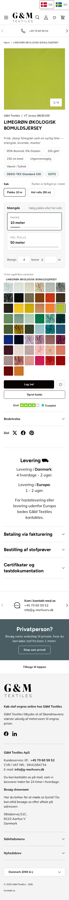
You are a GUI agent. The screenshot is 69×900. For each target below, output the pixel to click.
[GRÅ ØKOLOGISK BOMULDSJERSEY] (60, 287)
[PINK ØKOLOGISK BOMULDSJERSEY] (29, 360)
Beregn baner (23, 259)
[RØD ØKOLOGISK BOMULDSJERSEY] (50, 360)
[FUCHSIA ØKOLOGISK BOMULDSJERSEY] (39, 360)
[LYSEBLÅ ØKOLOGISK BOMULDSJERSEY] (39, 329)
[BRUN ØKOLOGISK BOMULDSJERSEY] (60, 297)
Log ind (29, 384)
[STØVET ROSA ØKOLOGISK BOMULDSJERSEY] (29, 350)
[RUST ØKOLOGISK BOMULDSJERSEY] (50, 297)
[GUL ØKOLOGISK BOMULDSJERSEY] (18, 308)
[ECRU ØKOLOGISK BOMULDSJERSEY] (18, 287)
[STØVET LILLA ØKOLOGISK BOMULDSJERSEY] (50, 339)
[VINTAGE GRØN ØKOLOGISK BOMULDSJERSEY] (50, 318)
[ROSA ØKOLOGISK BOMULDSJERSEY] (18, 360)
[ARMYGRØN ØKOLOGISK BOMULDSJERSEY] (29, 329)
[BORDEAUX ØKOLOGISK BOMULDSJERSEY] (8, 371)
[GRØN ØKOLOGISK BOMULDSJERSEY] (39, 318)
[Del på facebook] (23, 433)
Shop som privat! (34, 649)
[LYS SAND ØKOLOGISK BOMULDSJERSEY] (29, 287)
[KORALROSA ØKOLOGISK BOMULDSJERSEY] (60, 350)
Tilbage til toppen (34, 667)
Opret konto (34, 394)
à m (51, 259)
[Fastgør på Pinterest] (31, 433)
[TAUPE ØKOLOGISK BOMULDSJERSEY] (29, 297)
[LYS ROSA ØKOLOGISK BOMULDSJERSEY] (18, 350)
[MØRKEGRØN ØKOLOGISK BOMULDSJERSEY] (60, 318)
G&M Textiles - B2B (22, 884)
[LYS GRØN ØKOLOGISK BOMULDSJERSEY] (29, 318)
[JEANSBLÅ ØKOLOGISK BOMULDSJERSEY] (60, 329)
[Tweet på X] (15, 433)
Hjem (7, 42)
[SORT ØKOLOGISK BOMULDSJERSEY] (18, 297)
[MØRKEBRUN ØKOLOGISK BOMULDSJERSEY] (8, 308)
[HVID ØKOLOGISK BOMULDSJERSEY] (8, 287)
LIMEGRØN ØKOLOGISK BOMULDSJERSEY (35, 42)
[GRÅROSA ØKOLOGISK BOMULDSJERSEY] (8, 360)
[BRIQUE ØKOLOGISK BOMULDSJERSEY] (39, 297)
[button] (63, 17)
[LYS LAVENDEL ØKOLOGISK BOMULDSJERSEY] (29, 339)
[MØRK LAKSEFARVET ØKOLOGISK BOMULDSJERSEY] (39, 308)
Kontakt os (9, 890)
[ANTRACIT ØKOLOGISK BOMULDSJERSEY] (8, 297)
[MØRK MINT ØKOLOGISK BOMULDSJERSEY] (18, 318)
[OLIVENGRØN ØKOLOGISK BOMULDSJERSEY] (8, 329)
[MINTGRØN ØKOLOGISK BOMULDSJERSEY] (8, 318)
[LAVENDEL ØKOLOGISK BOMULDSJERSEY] (39, 339)
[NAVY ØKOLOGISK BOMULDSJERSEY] (18, 339)
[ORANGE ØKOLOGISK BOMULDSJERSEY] (50, 308)
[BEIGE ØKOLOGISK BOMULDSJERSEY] (39, 287)
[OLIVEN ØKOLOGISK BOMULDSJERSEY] (18, 329)
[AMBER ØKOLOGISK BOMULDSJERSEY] (18, 371)
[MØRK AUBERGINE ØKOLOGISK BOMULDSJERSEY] (8, 350)
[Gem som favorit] (60, 384)
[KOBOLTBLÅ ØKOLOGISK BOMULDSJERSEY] (8, 339)
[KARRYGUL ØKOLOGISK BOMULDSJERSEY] (29, 308)
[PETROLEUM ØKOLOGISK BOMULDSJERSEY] (50, 329)
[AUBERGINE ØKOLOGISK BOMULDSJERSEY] (60, 339)
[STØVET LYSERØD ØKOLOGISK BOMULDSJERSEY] (50, 350)
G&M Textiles (12, 115)
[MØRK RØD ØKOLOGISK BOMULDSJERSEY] (60, 360)
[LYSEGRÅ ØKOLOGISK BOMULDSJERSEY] (50, 287)
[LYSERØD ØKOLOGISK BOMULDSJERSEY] (39, 350)
